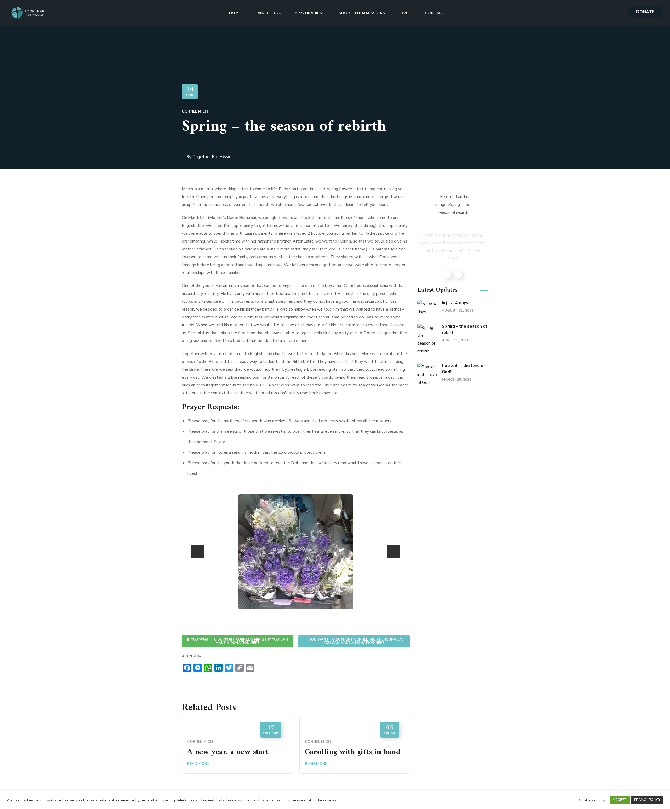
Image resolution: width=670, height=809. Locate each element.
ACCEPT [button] (620, 799)
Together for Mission (213, 157)
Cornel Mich (195, 111)
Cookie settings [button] (592, 800)
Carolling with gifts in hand (352, 752)
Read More (198, 763)
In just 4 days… (456, 303)
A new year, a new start (228, 752)
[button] (645, 12)
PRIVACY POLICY (647, 799)
